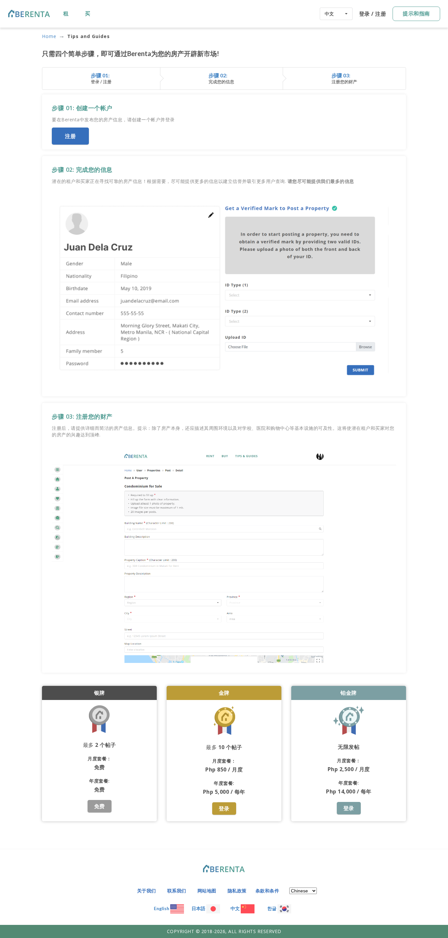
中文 (236, 908)
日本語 (199, 908)
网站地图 (206, 891)
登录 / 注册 (372, 13)
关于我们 (146, 891)
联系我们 (176, 891)
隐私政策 (237, 891)
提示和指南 (416, 13)
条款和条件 (267, 891)
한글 (272, 908)
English (162, 908)
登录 (224, 808)
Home (49, 36)
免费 (99, 806)
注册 (70, 136)
